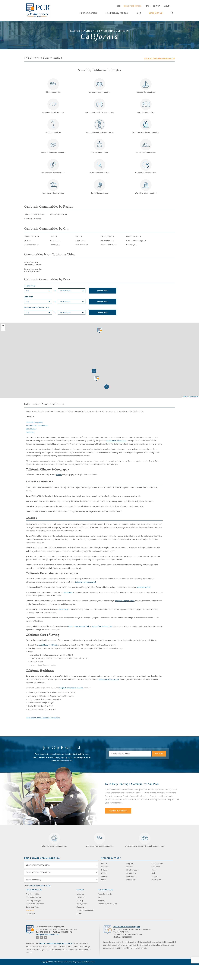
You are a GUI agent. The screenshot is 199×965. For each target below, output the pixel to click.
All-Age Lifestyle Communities (54, 846)
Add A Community (105, 894)
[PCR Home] (31, 929)
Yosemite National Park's (125, 600)
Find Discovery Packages (116, 12)
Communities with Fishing (53, 112)
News (147, 6)
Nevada (129, 867)
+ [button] (3, 325)
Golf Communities (53, 132)
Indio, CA (78, 236)
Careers (79, 913)
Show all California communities (159, 58)
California (104, 867)
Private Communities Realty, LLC (126, 927)
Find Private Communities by (42, 858)
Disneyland (68, 592)
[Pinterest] (41, 937)
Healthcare (30, 432)
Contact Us (81, 897)
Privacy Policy (82, 904)
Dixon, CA (28, 240)
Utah (153, 873)
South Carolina (157, 863)
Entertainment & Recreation (37, 425)
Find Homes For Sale (34, 897)
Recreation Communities (145, 173)
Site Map (80, 900)
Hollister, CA (54, 245)
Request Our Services (132, 6)
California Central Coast (34, 214)
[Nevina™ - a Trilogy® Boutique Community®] (96, 378)
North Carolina (131, 876)
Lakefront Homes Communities (53, 152)
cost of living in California (48, 645)
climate (59, 475)
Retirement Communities (53, 193)
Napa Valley (63, 609)
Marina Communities (99, 152)
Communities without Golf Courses (99, 132)
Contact (156, 6)
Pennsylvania (131, 879)
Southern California (58, 214)
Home (118, 6)
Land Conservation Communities (145, 132)
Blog (139, 12)
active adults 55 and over (116, 440)
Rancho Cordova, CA (109, 245)
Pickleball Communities (99, 173)
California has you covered (85, 582)
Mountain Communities (146, 152)
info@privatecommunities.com (47, 934)
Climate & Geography (34, 422)
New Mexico (131, 873)
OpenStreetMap (194, 396)
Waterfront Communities (145, 193)
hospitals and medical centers (71, 688)
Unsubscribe (30, 913)
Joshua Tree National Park (102, 626)
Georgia (104, 876)
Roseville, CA (131, 245)
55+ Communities (53, 87)
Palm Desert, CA (81, 245)
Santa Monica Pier (144, 587)
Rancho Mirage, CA (133, 236)
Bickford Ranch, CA (31, 236)
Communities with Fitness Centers (99, 112)
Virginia (154, 876)
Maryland (129, 863)
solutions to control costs (109, 679)
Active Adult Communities (99, 92)
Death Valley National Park (78, 626)
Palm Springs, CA (107, 236)
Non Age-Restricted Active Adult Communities (144, 846)
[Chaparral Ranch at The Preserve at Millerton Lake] (99, 330)
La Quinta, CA (80, 240)
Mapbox (185, 396)
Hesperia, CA (55, 240)
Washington (156, 879)
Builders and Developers (35, 904)
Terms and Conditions (85, 910)
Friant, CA (53, 236)
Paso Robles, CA (107, 240)
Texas (154, 870)
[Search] (171, 12)
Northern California (32, 218)
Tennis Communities (99, 193)
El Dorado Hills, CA (31, 245)
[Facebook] (37, 937)
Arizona (104, 863)
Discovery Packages (33, 900)
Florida (103, 873)
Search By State (111, 858)
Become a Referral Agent (107, 904)
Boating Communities (146, 92)
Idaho (103, 879)
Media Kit (101, 900)
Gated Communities (145, 112)
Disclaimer (80, 907)
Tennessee (156, 867)
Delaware (104, 870)
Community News (32, 907)
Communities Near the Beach (53, 173)
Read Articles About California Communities (43, 717)
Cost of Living (31, 429)
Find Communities (88, 12)
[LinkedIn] (45, 937)
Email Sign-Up (155, 12)
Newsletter (30, 910)
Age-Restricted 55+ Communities (100, 841)
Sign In (100, 897)
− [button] (3, 329)
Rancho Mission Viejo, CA (136, 240)
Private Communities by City (40, 885)
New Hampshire (132, 870)
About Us (167, 6)
